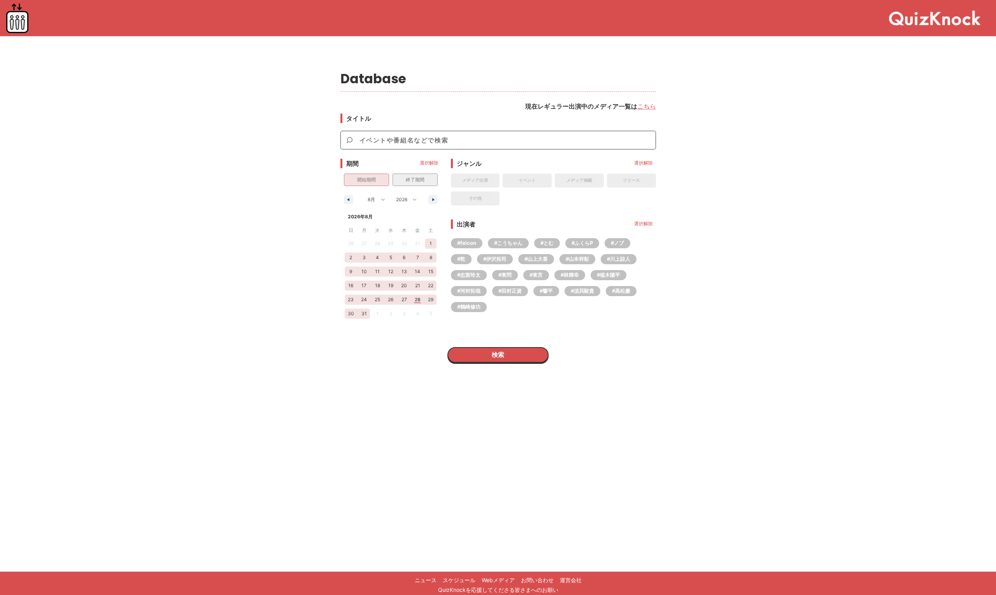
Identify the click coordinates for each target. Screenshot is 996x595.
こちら (646, 106)
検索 (498, 354)
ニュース (426, 580)
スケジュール (459, 580)
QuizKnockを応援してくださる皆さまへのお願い (498, 589)
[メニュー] (17, 18)
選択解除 (429, 163)
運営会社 (571, 580)
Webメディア (498, 580)
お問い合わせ (537, 580)
